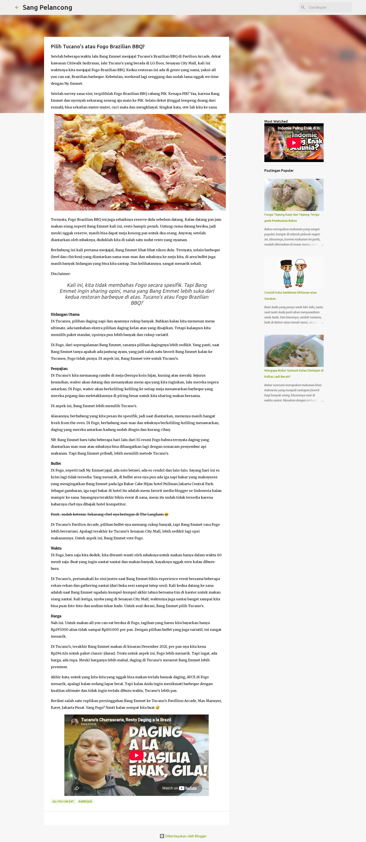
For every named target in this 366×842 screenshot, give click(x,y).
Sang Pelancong (47, 7)
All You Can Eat (63, 801)
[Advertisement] (250, 183)
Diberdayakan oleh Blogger (186, 836)
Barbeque (85, 801)
